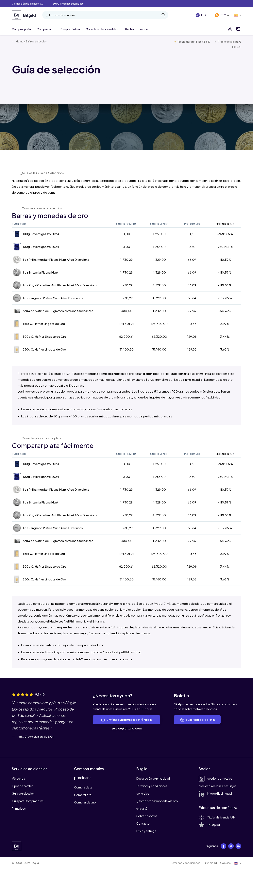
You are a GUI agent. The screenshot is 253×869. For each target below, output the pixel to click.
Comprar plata (21, 29)
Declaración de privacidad (153, 778)
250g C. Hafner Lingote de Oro (44, 349)
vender (144, 29)
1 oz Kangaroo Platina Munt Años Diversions (53, 298)
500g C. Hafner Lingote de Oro (44, 336)
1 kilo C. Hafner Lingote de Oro (44, 323)
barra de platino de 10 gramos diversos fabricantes (58, 311)
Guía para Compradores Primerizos (27, 804)
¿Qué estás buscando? (60, 15)
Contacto (143, 823)
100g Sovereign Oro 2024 (41, 234)
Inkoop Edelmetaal (219, 793)
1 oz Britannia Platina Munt (40, 272)
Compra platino (69, 29)
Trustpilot (213, 825)
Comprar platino (85, 802)
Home (19, 41)
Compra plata (83, 787)
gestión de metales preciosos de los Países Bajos (217, 782)
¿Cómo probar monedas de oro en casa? (157, 804)
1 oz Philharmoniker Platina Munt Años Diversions (56, 259)
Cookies (225, 862)
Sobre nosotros (146, 816)
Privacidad (210, 862)
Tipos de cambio (23, 786)
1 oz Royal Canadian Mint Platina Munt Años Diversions (60, 285)
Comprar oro (45, 29)
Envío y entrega (146, 831)
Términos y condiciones (185, 862)
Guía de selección (23, 793)
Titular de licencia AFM (221, 817)
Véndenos (18, 778)
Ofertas (129, 29)
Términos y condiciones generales (151, 789)
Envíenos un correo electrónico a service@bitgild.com (129, 724)
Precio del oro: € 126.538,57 (194, 41)
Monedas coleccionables (102, 29)
